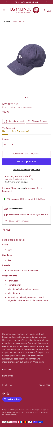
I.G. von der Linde (25, 410)
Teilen (8, 230)
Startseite (6, 21)
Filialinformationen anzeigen (16, 182)
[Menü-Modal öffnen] (3, 10)
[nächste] (47, 2)
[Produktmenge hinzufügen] (12, 144)
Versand (21, 188)
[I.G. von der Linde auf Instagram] (8, 393)
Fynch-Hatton (8, 107)
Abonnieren (45, 385)
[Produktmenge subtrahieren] (4, 144)
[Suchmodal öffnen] (43, 10)
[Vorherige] (6, 2)
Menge (5, 139)
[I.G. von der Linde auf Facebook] (3, 393)
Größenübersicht (16, 208)
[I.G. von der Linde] (25, 10)
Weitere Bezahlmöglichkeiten (26, 169)
